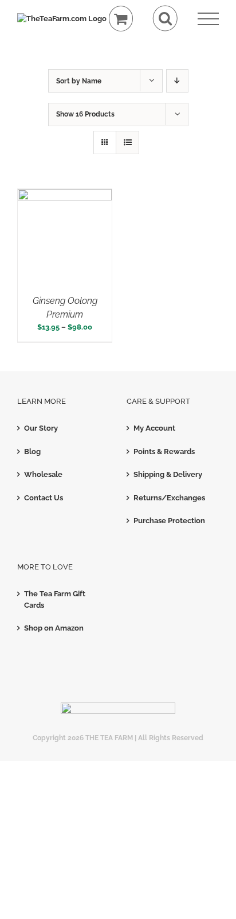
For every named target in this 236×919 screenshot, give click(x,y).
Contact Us (43, 497)
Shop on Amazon (54, 628)
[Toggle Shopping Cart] (121, 18)
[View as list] (127, 142)
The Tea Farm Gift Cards (54, 599)
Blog (32, 451)
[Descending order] (177, 81)
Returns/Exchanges (169, 497)
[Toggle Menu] (208, 19)
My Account (154, 428)
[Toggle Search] (165, 18)
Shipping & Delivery (167, 474)
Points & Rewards (164, 451)
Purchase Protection (169, 520)
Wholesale (43, 474)
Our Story (41, 428)
